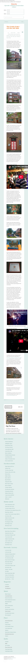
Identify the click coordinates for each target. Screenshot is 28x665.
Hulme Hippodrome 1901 (10, 504)
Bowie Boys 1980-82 (9, 512)
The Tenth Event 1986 (9, 557)
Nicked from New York (9, 533)
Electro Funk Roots (8, 597)
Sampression (10, 659)
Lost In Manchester (8, 628)
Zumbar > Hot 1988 (8, 569)
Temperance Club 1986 (9, 556)
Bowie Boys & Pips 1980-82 (10, 531)
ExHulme (7, 622)
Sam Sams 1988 (8, 516)
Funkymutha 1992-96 (9, 491)
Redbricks (18, 36)
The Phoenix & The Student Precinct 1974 (13, 510)
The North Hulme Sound (9, 613)
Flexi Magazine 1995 (9, 521)
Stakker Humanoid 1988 (9, 538)
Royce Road (9, 37)
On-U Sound (7, 607)
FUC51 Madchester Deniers (10, 599)
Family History (7, 624)
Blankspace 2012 (8, 525)
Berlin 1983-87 (8, 477)
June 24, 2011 (13, 32)
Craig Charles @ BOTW (9, 495)
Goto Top (5, 661)
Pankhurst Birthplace (9, 441)
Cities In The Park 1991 (9, 575)
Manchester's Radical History (10, 632)
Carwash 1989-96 (8, 487)
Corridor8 (7, 584)
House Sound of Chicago (9, 559)
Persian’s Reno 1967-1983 (10, 472)
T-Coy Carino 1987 (8, 563)
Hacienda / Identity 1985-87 (10, 554)
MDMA (6, 603)
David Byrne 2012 (8, 544)
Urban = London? (8, 497)
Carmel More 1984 (8, 451)
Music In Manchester (9, 605)
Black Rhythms (8, 479)
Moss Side (12, 36)
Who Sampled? (8, 615)
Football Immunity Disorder (10, 455)
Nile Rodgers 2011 (8, 523)
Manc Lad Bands (8, 453)
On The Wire (7, 645)
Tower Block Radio (8, 649)
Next (22, 21)
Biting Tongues (8, 594)
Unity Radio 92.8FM (9, 651)
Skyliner (6, 636)
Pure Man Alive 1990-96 (9, 489)
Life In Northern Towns (9, 626)
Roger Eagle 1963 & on (9, 466)
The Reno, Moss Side (9, 470)
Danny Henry (7, 474)
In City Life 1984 (8, 552)
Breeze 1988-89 (8, 485)
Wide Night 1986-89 (9, 561)
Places (18, 32)
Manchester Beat (8, 601)
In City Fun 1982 (8, 550)
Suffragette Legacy (8, 443)
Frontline (6, 641)
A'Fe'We (9, 34)
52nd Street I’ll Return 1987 (10, 535)
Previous (6, 21)
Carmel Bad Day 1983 (9, 449)
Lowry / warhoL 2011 (9, 540)
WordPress (14, 657)
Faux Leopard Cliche (9, 460)
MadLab (6, 630)
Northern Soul (7, 468)
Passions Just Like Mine (9, 609)
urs (8, 32)
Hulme (9, 36)
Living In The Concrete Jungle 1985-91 (12, 514)
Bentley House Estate (14, 34)
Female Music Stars (8, 445)
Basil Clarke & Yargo (9, 483)
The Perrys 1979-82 (9, 447)
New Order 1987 (8, 567)
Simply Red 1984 (8, 481)
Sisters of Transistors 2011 (10, 458)
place (15, 36)
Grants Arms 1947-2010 (9, 506)
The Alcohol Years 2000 (9, 577)
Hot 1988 (7, 571)
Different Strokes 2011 (9, 493)
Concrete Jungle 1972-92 (10, 508)
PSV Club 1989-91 (8, 519)
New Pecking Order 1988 (9, 573)
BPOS (15, 35)
